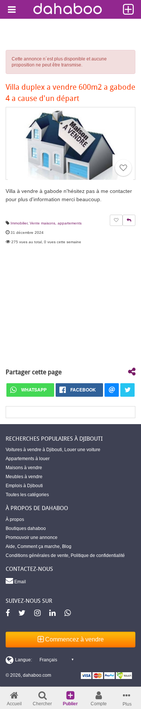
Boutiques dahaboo (26, 528)
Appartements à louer (28, 458)
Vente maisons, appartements (56, 223)
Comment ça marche (38, 546)
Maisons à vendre (24, 467)
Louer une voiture (82, 449)
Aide (10, 546)
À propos (15, 519)
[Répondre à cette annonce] (129, 220)
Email (19, 581)
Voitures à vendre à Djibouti (34, 449)
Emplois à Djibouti (24, 485)
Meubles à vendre (24, 476)
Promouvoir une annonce (32, 537)
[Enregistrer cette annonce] (123, 168)
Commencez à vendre (74, 639)
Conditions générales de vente (37, 555)
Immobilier (19, 223)
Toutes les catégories (27, 494)
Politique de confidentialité (98, 555)
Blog (66, 546)
